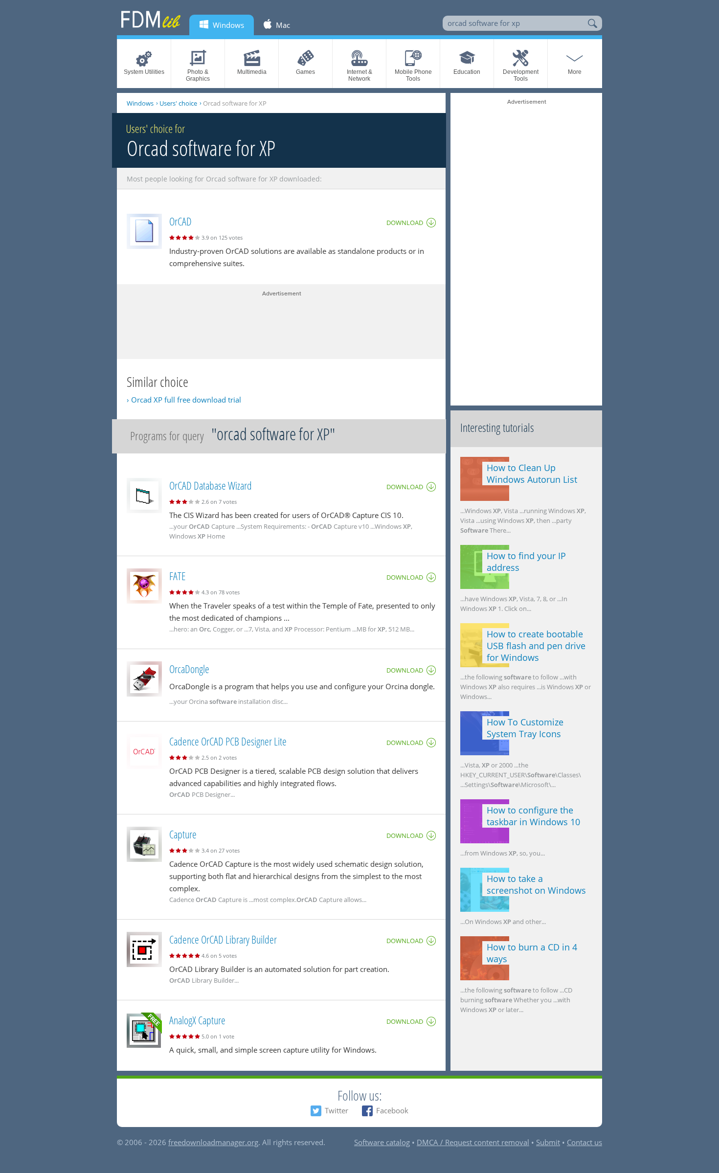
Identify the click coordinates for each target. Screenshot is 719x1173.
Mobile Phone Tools (413, 75)
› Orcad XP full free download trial (184, 400)
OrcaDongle (189, 668)
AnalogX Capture (197, 1020)
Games (305, 71)
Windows (140, 103)
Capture (183, 834)
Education (466, 71)
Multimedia (252, 71)
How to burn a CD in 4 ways (532, 953)
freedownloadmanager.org (213, 1142)
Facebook (392, 1110)
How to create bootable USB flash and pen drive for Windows (536, 645)
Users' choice (178, 103)
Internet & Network (359, 75)
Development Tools (521, 75)
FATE (177, 575)
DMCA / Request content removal (473, 1142)
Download (404, 222)
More (575, 71)
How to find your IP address (526, 561)
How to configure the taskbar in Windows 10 (533, 816)
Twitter (336, 1110)
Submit (548, 1142)
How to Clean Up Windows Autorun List (532, 473)
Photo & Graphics (198, 75)
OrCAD (180, 221)
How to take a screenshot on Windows (536, 884)
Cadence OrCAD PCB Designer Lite (228, 741)
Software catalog (382, 1142)
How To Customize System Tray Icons (525, 728)
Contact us (584, 1142)
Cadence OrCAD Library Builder (223, 939)
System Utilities (144, 71)
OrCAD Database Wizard (210, 485)
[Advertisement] (281, 322)
